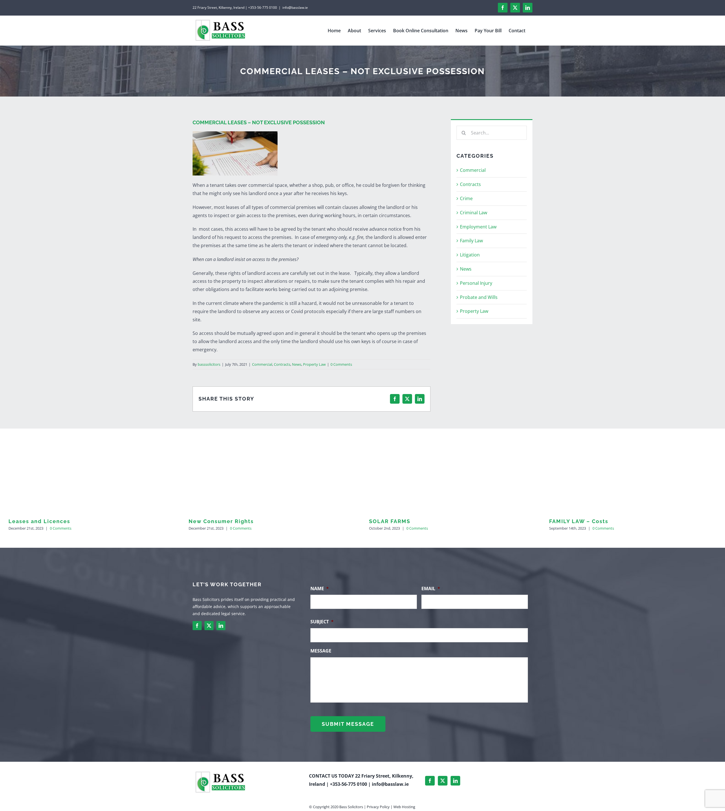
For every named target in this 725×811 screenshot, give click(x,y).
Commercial (262, 364)
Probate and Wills (479, 297)
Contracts (282, 364)
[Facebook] (430, 781)
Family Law (471, 240)
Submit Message (348, 724)
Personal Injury (476, 283)
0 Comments (341, 364)
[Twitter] (442, 781)
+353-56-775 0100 (348, 784)
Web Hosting (404, 806)
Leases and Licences (39, 521)
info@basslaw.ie (295, 7)
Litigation (470, 255)
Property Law (314, 364)
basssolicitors (209, 364)
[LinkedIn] (455, 781)
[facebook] (197, 625)
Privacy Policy (378, 806)
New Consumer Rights (221, 521)
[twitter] (209, 625)
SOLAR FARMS (389, 521)
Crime (466, 198)
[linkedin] (220, 625)
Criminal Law (473, 212)
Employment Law (478, 227)
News (296, 364)
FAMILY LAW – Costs (578, 521)
